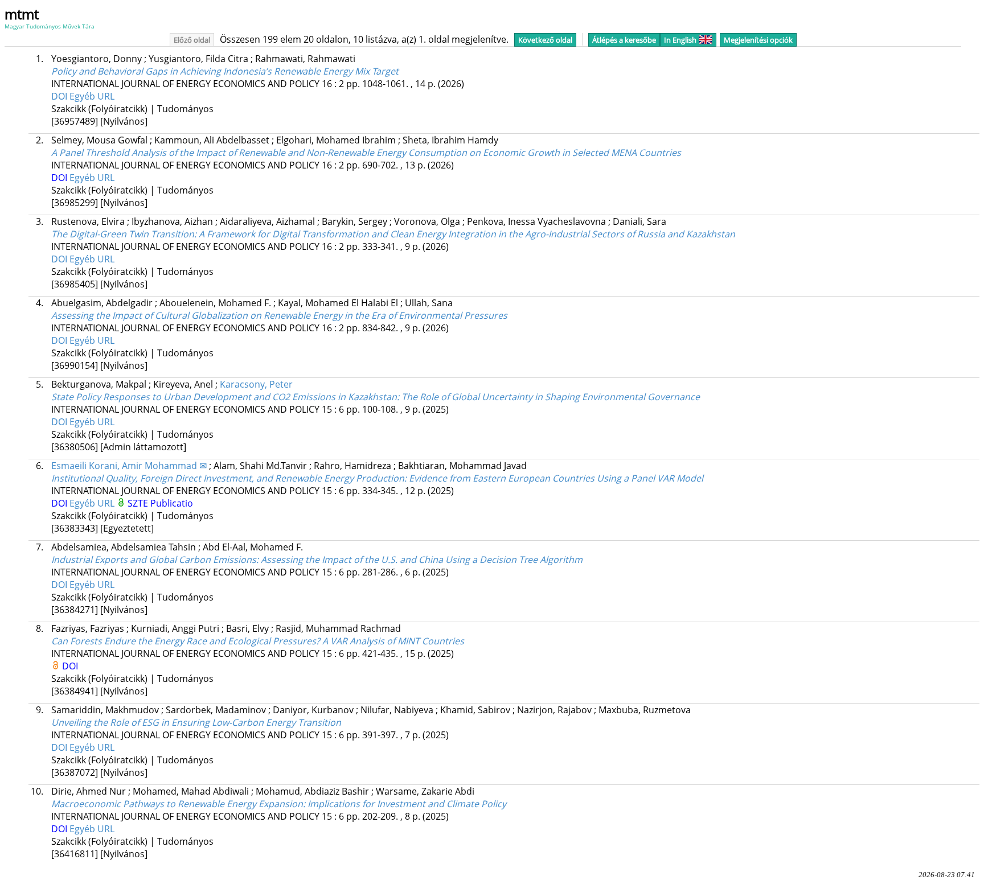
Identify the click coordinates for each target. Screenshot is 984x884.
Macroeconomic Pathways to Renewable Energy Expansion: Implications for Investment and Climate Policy (278, 803)
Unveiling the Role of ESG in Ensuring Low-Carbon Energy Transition (196, 722)
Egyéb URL (91, 96)
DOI (60, 96)
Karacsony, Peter (256, 384)
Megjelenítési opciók (758, 40)
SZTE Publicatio (160, 503)
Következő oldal (545, 40)
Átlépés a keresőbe (624, 40)
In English (680, 40)
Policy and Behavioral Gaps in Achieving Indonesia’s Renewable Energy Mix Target (225, 71)
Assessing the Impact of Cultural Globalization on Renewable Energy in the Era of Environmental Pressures (279, 315)
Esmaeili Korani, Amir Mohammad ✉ (129, 465)
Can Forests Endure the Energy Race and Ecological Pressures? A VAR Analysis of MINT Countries (257, 641)
